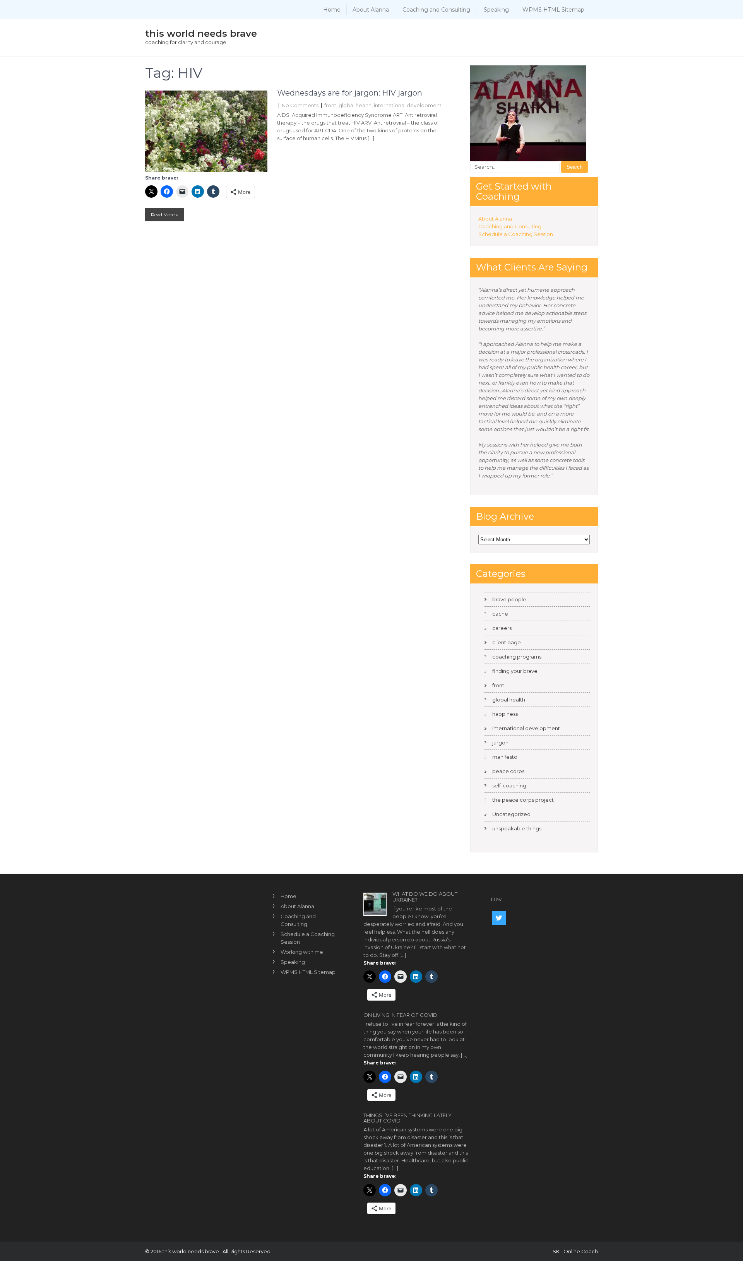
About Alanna (371, 9)
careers (502, 628)
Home (332, 9)
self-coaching (509, 785)
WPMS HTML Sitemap (553, 9)
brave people (509, 599)
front (330, 105)
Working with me (302, 952)
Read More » (164, 214)
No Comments (300, 105)
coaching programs (516, 657)
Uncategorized (511, 814)
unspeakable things (516, 828)
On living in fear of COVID (400, 1015)
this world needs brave (201, 33)
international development (408, 105)
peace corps (508, 771)
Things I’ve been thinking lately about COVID (407, 1118)
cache (500, 614)
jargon (500, 742)
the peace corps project (523, 800)
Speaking (496, 9)
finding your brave (515, 671)
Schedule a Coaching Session (515, 234)
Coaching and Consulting (436, 9)
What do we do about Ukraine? (424, 896)
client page (506, 642)
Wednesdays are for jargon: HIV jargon (349, 93)
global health (355, 105)
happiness (505, 714)
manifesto (504, 757)
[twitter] (499, 918)
